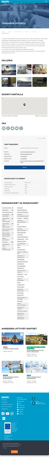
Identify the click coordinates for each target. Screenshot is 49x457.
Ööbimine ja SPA (18, 31)
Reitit (20, 403)
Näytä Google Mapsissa (42, 115)
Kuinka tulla (19, 397)
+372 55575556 (23, 158)
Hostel (26, 31)
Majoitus (21, 409)
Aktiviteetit (21, 401)
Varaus (24, 167)
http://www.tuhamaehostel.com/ (27, 151)
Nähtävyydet (22, 407)
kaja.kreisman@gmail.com (26, 154)
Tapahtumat (22, 405)
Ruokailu (21, 411)
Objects (10, 31)
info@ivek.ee (5, 409)
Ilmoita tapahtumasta (22, 399)
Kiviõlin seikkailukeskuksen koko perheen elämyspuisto (35, 351)
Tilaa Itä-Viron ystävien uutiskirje (40, 403)
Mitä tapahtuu (34, 31)
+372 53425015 (23, 156)
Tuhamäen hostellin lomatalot (11, 348)
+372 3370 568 (7, 406)
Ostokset (21, 413)
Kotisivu (3, 31)
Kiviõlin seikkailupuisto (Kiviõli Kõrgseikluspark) (10, 377)
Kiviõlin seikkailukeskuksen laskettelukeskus (34, 377)
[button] (39, 403)
